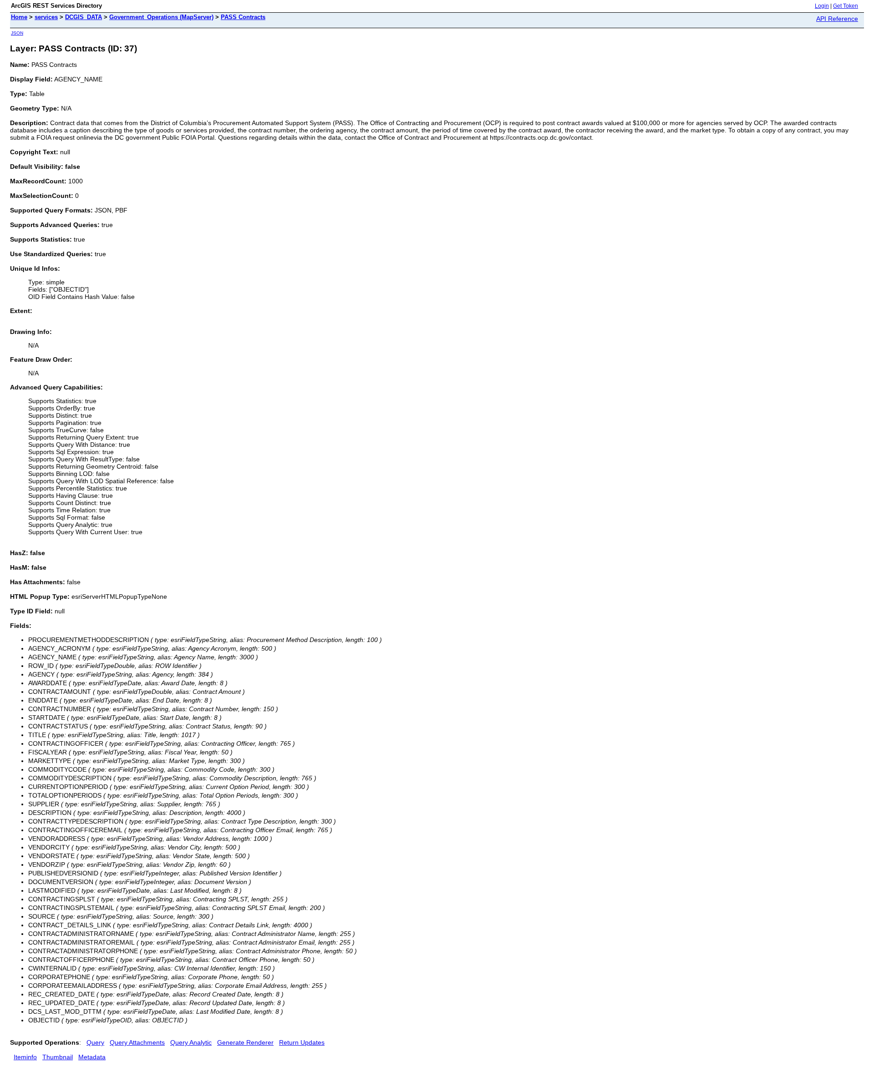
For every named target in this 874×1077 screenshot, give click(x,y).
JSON (17, 32)
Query (95, 1042)
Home (19, 17)
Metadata (92, 1057)
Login (822, 6)
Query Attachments (137, 1042)
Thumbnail (57, 1057)
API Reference (837, 18)
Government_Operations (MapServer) (161, 17)
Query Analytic (191, 1042)
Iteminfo (25, 1057)
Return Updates (302, 1042)
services (46, 17)
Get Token (845, 6)
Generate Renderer (245, 1042)
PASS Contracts (243, 17)
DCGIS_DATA (83, 17)
